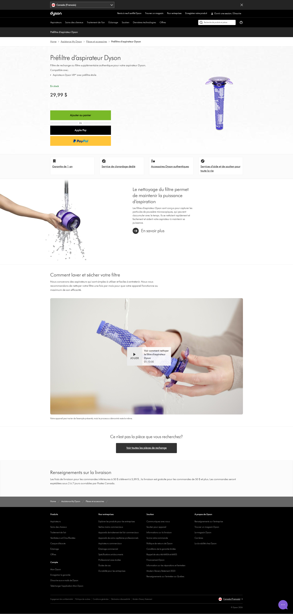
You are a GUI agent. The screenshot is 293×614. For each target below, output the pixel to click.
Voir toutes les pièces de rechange (146, 448)
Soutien (125, 22)
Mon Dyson (55, 569)
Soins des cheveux (74, 22)
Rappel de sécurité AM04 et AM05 (161, 554)
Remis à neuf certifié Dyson (129, 13)
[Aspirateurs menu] (63, 22)
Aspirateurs (55, 22)
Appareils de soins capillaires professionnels (118, 538)
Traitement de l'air (58, 532)
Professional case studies (109, 560)
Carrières (199, 538)
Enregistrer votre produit (196, 13)
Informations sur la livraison (159, 532)
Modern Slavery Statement (142, 599)
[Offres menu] (167, 22)
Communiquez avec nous (158, 521)
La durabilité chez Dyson (206, 543)
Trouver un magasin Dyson (207, 527)
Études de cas (104, 565)
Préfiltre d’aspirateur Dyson (64, 32)
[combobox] (82, 5)
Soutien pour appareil (156, 527)
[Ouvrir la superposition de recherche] (217, 22)
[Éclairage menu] (119, 22)
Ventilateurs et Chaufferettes (62, 538)
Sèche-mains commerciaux (110, 527)
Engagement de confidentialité (61, 599)
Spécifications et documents (110, 554)
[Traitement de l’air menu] (106, 22)
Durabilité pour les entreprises (111, 571)
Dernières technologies (144, 22)
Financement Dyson (155, 560)
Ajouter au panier (80, 115)
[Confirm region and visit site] (242, 5)
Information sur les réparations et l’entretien (165, 565)
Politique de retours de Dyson (159, 543)
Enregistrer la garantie (60, 575)
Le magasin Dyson (203, 532)
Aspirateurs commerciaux (110, 543)
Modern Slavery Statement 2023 (160, 571)
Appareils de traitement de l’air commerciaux (118, 532)
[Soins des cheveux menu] (84, 22)
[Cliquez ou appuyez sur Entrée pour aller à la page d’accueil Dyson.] (55, 13)
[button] (80, 130)
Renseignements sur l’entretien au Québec (165, 576)
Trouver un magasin (154, 13)
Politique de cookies (82, 599)
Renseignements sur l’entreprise (209, 521)
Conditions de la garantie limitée (161, 549)
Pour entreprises (174, 13)
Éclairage (113, 22)
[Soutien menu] (130, 22)
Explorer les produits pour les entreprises (116, 521)
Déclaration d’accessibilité (120, 599)
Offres (163, 22)
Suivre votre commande (157, 538)
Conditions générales (101, 599)
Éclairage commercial (108, 549)
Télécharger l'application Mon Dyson (66, 586)
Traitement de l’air (96, 22)
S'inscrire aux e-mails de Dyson (64, 580)
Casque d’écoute (57, 543)
